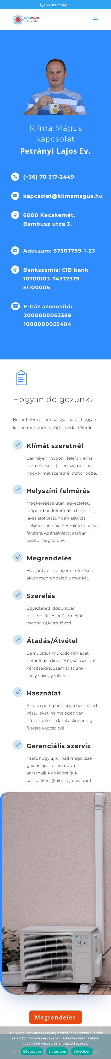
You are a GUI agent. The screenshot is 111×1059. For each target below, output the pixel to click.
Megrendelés (55, 1017)
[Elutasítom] (104, 1042)
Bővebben (82, 1051)
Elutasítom (57, 1051)
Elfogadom (32, 1051)
